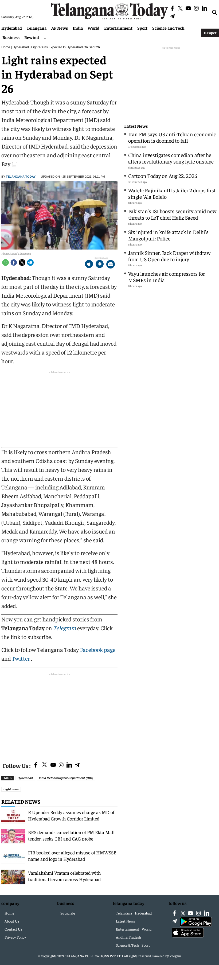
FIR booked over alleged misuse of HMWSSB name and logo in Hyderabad (72, 855)
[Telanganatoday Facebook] (35, 765)
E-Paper (210, 32)
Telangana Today (21, 176)
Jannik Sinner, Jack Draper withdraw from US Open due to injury (169, 255)
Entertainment (118, 27)
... (45, 37)
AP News (59, 27)
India (78, 27)
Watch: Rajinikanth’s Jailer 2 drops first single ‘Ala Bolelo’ (172, 193)
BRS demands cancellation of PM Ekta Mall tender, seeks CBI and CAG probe (71, 835)
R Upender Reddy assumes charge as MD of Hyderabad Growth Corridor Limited (71, 815)
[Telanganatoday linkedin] (69, 765)
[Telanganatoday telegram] (77, 765)
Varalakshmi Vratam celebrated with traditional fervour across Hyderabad (64, 876)
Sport (142, 27)
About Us (12, 921)
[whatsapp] (5, 262)
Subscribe (67, 912)
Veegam (175, 956)
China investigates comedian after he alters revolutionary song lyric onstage (171, 158)
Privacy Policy (15, 937)
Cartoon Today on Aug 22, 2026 (162, 175)
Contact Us (13, 929)
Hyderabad (11, 27)
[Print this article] (110, 264)
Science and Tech (168, 27)
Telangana (36, 27)
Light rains (11, 789)
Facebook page (97, 649)
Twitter (21, 658)
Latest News (136, 126)
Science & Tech (127, 945)
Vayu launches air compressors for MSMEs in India (166, 276)
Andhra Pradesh (128, 937)
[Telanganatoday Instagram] (61, 765)
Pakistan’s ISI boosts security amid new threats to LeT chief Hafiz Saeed (172, 214)
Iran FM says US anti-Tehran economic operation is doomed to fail (172, 137)
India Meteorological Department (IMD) (66, 778)
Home (5, 47)
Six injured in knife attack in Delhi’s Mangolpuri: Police (168, 235)
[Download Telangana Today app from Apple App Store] (89, 264)
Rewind (31, 37)
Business (10, 37)
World (93, 27)
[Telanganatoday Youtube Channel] (53, 765)
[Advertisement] (59, 714)
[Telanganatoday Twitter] (44, 765)
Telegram (64, 628)
